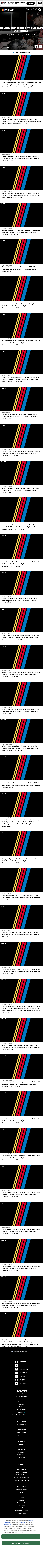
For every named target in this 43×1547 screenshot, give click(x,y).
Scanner (21, 1447)
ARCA (21, 1495)
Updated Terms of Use (21, 1396)
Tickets (29, 9)
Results (30, 3)
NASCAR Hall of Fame (21, 1505)
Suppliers (21, 1404)
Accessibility (21, 1401)
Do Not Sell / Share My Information (21, 1415)
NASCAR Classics (21, 1455)
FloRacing (21, 1497)
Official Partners (21, 1429)
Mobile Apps (21, 1449)
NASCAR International (21, 1502)
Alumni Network (21, 1513)
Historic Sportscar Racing (21, 1510)
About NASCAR (21, 1424)
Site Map (21, 1407)
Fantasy (21, 1444)
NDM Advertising (21, 1432)
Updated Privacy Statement (21, 1399)
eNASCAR (21, 1500)
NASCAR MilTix (21, 1469)
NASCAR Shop (21, 1457)
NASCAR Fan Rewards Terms (21, 1477)
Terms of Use (7, 1524)
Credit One (21, 1508)
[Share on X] (40, 47)
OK (21, 1536)
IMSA (21, 1492)
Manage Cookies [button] (21, 1409)
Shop (35, 9)
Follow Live (21, 1452)
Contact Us (21, 1394)
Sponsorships (21, 1435)
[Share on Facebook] (36, 47)
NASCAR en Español (21, 1489)
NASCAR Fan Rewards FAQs (21, 1480)
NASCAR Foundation (21, 1472)
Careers (22, 1427)
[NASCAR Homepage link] (21, 1350)
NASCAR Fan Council (21, 1475)
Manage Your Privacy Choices (20, 1543)
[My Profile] (39, 9)
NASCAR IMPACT (21, 1467)
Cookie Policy (22, 1522)
